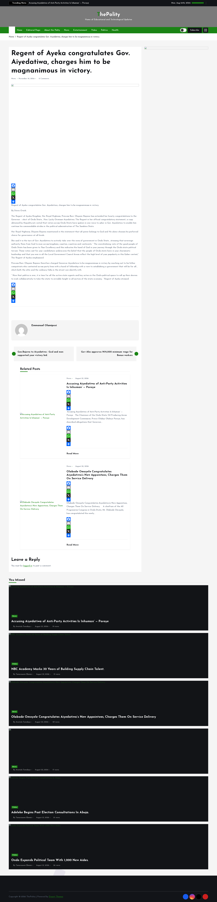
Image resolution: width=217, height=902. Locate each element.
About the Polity (52, 30)
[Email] (75, 190)
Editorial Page (33, 30)
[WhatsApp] (75, 194)
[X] (75, 198)
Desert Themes (56, 897)
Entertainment (80, 30)
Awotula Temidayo (23, 626)
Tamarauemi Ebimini (24, 674)
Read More (73, 454)
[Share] (75, 202)
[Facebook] (75, 186)
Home (19, 30)
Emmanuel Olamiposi (44, 325)
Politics (104, 30)
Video (94, 30)
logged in (27, 566)
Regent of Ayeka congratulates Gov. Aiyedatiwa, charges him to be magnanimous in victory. (58, 37)
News (66, 30)
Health (115, 30)
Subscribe (194, 30)
